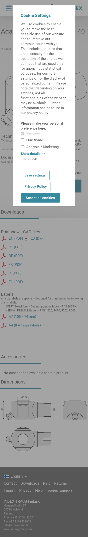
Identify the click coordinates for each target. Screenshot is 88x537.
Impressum (29, 159)
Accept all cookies (40, 198)
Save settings (35, 175)
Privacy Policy (35, 186)
